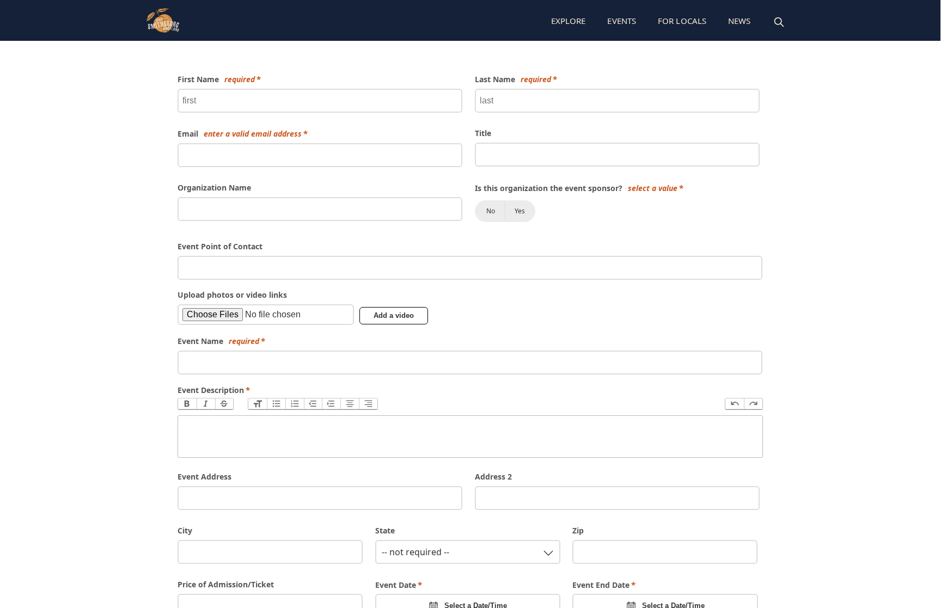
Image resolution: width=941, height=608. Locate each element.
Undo (734, 404)
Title (483, 133)
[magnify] (779, 22)
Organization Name (214, 187)
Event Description (211, 390)
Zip (578, 530)
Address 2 (493, 476)
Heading (257, 404)
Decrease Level (313, 404)
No (490, 211)
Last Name (513, 79)
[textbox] (470, 436)
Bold (187, 404)
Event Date (395, 585)
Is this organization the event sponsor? (576, 188)
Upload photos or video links (232, 295)
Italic (206, 404)
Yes (520, 211)
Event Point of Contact (220, 246)
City (185, 530)
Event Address (204, 476)
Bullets (276, 404)
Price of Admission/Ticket (226, 584)
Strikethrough (224, 404)
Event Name (218, 341)
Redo (753, 404)
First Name (216, 79)
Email (240, 133)
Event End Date (601, 585)
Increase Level (331, 404)
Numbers (294, 404)
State (385, 530)
